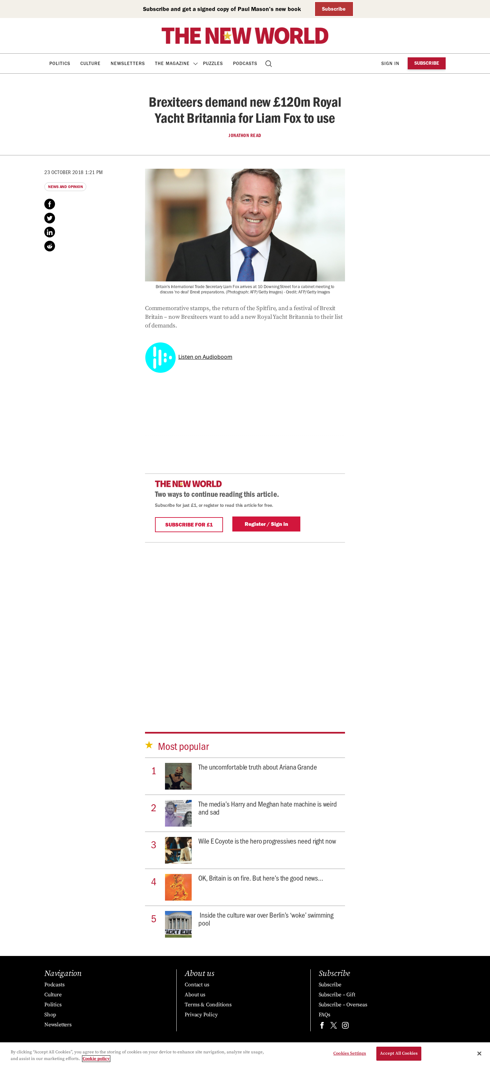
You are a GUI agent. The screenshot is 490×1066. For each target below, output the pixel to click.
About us (195, 994)
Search (269, 63)
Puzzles (213, 63)
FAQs (324, 1014)
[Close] (479, 1053)
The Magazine (172, 63)
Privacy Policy (201, 1014)
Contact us (197, 984)
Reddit (49, 246)
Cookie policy (96, 1058)
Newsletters (128, 63)
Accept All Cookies (399, 1053)
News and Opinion (65, 186)
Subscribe (334, 9)
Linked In (49, 232)
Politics (59, 63)
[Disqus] (245, 626)
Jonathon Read (245, 135)
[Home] (245, 35)
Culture (90, 63)
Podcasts (245, 63)
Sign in (390, 63)
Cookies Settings (349, 1053)
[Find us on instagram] (345, 1027)
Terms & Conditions (208, 1004)
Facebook (49, 204)
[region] (245, 1054)
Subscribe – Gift (337, 994)
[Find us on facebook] (322, 1027)
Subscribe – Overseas (343, 1004)
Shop (50, 1014)
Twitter (49, 218)
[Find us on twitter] (333, 1027)
